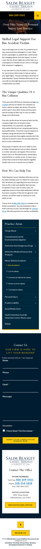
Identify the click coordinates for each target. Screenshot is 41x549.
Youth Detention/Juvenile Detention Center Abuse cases (18, 316)
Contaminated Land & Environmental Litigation (15, 238)
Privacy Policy (24, 543)
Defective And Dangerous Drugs (19, 245)
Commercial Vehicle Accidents (19, 277)
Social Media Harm (13, 309)
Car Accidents (13, 271)
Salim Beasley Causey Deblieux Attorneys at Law (23, 539)
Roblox (8, 324)
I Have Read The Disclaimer (20, 431)
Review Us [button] (20, 533)
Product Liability (12, 303)
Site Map (16, 543)
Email (6, 384)
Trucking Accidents (15, 290)
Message (7, 396)
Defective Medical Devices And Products (18, 253)
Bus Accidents (14, 265)
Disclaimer (7, 425)
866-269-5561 (17, 15)
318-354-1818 (23, 483)
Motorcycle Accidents (16, 283)
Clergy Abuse (10, 231)
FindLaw (29, 545)
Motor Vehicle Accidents (15, 260)
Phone (6, 372)
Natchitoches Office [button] (20, 505)
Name (5, 360)
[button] (37, 15)
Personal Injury (11, 297)
